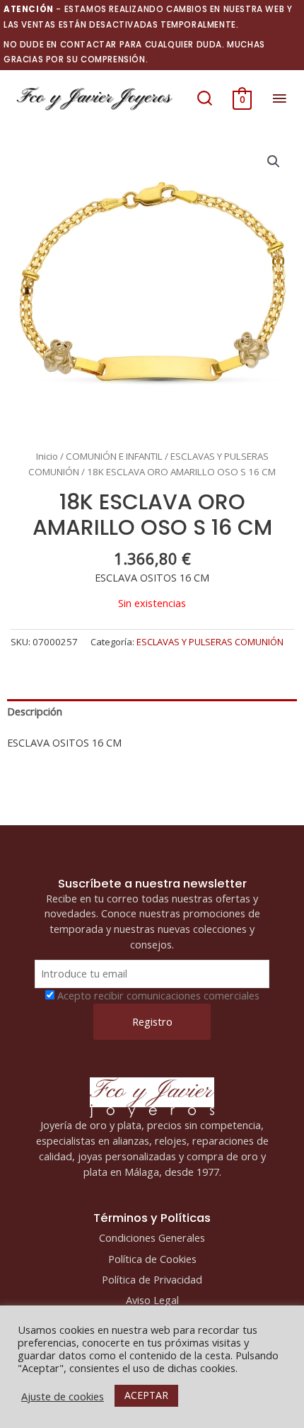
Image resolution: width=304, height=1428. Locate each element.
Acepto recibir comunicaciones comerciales (158, 995)
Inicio (47, 456)
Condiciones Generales (152, 1237)
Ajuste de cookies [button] (62, 1396)
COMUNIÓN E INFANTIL (114, 456)
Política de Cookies (152, 1259)
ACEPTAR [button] (146, 1395)
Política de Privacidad (152, 1279)
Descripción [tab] (34, 711)
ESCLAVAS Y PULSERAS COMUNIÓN (209, 641)
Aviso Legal (152, 1300)
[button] (205, 98)
